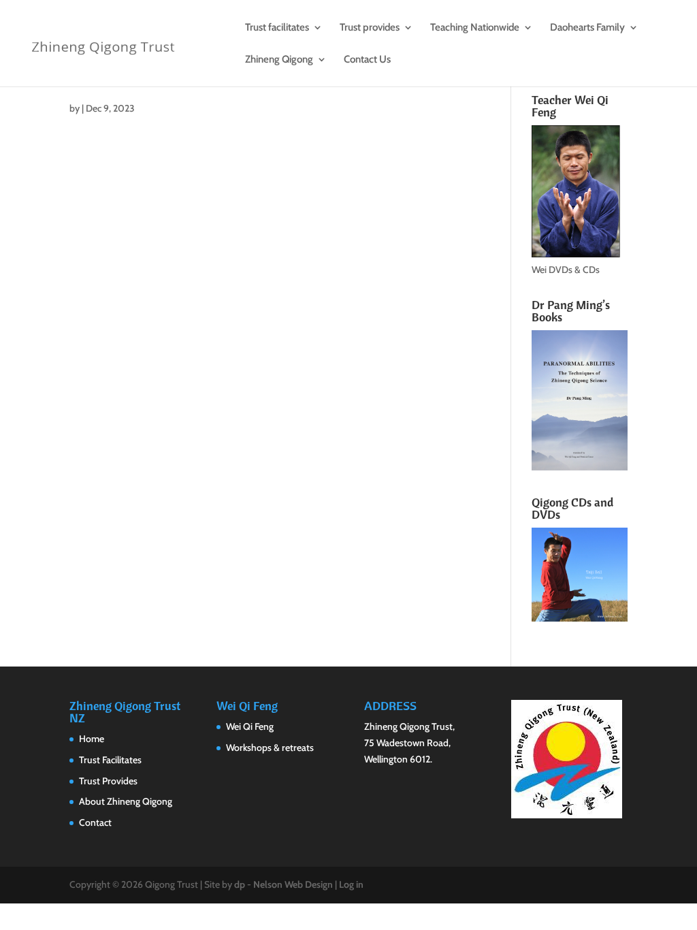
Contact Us (367, 59)
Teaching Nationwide (474, 27)
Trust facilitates (277, 27)
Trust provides (370, 27)
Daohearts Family (587, 27)
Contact (95, 822)
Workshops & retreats (270, 747)
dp (239, 884)
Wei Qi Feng (250, 726)
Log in (351, 884)
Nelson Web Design (293, 884)
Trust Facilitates (110, 760)
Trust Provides (108, 781)
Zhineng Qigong (279, 59)
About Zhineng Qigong (125, 801)
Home (91, 739)
